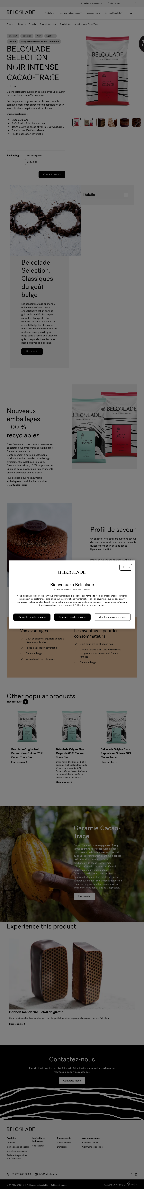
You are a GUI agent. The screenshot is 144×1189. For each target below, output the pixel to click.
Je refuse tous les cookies (72, 617)
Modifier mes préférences (112, 617)
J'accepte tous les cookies (32, 617)
